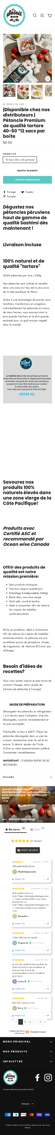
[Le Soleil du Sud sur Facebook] (37, 1077)
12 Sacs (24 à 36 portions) (19, 159)
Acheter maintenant (27, 179)
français (25, 1103)
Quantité (9, 154)
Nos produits (15, 1051)
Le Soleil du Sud (13, 104)
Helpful (18, 879)
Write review (29, 850)
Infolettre (13, 1061)
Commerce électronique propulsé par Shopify (18, 1089)
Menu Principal (17, 1041)
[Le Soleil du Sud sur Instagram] (48, 1077)
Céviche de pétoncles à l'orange (22, 689)
